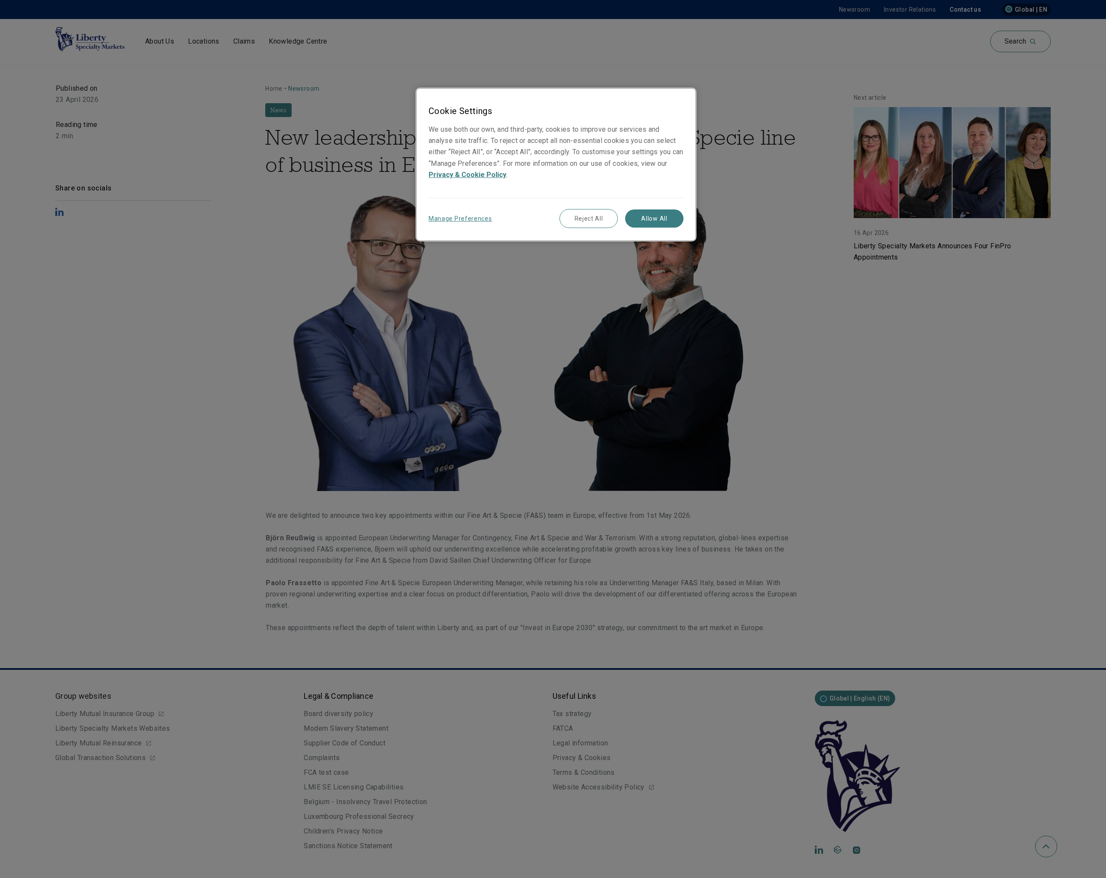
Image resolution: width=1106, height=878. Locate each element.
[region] (556, 164)
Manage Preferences (460, 218)
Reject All (589, 218)
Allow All (654, 218)
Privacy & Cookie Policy (467, 175)
